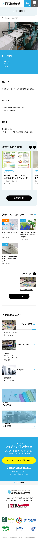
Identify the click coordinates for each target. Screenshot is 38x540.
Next (34, 147)
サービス (7, 18)
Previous (30, 147)
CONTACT (28, 5)
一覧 (32, 214)
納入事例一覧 (19, 198)
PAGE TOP (20, 483)
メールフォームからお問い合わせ (19, 460)
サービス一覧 (19, 296)
